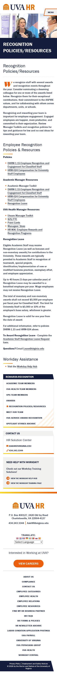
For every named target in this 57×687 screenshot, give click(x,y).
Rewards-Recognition (20, 376)
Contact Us (28, 586)
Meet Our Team (14, 412)
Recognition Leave (17, 203)
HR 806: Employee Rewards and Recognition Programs (25, 231)
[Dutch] (20, 539)
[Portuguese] (33, 539)
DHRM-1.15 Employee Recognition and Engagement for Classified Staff (28, 164)
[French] (23, 539)
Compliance (28, 582)
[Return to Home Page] (19, 7)
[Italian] (30, 539)
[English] (17, 539)
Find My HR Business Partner (28, 611)
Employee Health (28, 596)
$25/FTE (12, 219)
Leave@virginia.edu (33, 348)
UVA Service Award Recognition (24, 418)
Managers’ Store (16, 226)
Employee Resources (28, 606)
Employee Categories (29, 591)
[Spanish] (39, 539)
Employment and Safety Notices (35, 664)
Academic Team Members (20, 383)
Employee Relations (28, 601)
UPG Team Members (17, 395)
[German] (27, 539)
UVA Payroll (28, 635)
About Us (28, 577)
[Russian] (36, 539)
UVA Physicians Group (28, 645)
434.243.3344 (16, 450)
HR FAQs (28, 616)
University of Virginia (28, 640)
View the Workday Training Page (26, 483)
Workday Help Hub (27, 366)
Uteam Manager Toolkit (20, 215)
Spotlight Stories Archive (21, 423)
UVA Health (28, 650)
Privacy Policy (15, 664)
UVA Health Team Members (21, 389)
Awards (10, 400)
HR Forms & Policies (28, 621)
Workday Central (28, 655)
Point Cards (14, 222)
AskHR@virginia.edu (20, 446)
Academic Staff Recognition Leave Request (26, 338)
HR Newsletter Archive (29, 626)
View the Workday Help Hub (24, 478)
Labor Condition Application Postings (28, 630)
